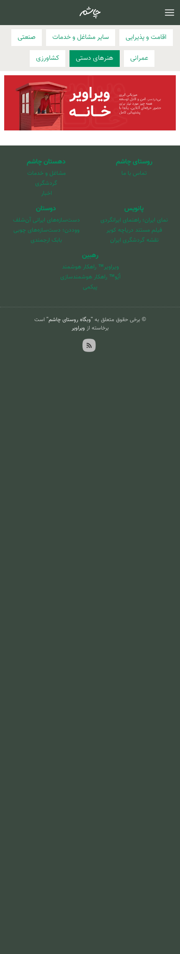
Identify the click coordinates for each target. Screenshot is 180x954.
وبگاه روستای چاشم (70, 320)
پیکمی (90, 287)
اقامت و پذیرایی (146, 37)
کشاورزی (47, 58)
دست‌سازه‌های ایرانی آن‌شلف (46, 220)
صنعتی (27, 37)
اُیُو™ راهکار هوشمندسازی (90, 277)
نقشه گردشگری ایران (134, 240)
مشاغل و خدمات (46, 173)
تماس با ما (134, 173)
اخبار (46, 193)
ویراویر (78, 328)
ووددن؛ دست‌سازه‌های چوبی (46, 230)
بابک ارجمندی (46, 240)
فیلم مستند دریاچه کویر (134, 230)
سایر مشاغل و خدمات (80, 37)
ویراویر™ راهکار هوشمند (90, 267)
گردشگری (46, 183)
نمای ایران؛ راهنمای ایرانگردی (134, 220)
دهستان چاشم (46, 162)
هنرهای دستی (94, 58)
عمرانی (139, 58)
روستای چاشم (134, 162)
